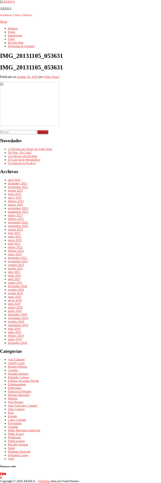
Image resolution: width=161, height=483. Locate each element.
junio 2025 (14, 194)
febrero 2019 (16, 335)
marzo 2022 (15, 247)
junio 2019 (14, 332)
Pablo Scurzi (51, 76)
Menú (3, 21)
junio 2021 (14, 275)
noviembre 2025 (18, 187)
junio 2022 (14, 236)
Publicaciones (16, 441)
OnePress (44, 481)
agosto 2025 (15, 190)
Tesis (11, 458)
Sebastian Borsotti (19, 451)
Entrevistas (14, 388)
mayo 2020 (15, 300)
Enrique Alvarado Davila (23, 380)
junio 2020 (14, 296)
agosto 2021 (15, 268)
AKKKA (6, 8)
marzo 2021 (15, 282)
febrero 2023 (16, 219)
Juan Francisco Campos (22, 405)
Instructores (15, 35)
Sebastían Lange (18, 455)
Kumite (12, 416)
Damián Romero (18, 373)
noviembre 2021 (18, 261)
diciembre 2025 (17, 183)
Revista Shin (16, 42)
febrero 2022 (16, 250)
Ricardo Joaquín (18, 444)
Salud (11, 448)
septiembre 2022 (18, 226)
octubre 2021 (16, 265)
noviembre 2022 (18, 222)
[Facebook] (1, 474)
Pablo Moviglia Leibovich (24, 430)
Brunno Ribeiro (17, 366)
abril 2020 (14, 304)
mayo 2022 (15, 240)
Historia (13, 28)
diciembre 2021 (17, 258)
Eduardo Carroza (18, 377)
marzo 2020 (15, 307)
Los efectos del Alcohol (22, 156)
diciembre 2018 (17, 342)
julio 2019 (14, 328)
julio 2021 (14, 272)
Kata (11, 412)
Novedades (15, 423)
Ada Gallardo (16, 359)
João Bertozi (15, 402)
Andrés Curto (16, 363)
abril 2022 (14, 243)
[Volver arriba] (1, 477)
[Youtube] (4, 474)
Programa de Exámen (21, 46)
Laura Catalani (17, 419)
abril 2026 (14, 180)
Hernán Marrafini (18, 395)
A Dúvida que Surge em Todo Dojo (30, 149)
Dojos (11, 32)
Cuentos (13, 370)
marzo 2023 (15, 215)
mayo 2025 (15, 197)
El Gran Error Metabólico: (24, 159)
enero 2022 (15, 254)
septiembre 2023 (18, 211)
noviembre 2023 (18, 208)
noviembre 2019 (18, 318)
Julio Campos (16, 409)
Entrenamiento (17, 384)
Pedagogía (14, 437)
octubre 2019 (16, 321)
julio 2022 (14, 233)
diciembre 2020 (17, 286)
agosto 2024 (15, 204)
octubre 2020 (16, 289)
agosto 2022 (15, 229)
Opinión (13, 427)
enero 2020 (15, 311)
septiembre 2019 (18, 325)
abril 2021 (14, 279)
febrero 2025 (16, 201)
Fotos (11, 39)
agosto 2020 (15, 293)
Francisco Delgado (19, 391)
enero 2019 (15, 339)
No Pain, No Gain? (20, 152)
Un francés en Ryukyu (22, 163)
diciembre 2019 (17, 314)
